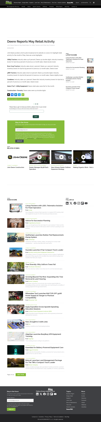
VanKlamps (31, 239)
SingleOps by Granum (34, 223)
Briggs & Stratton (33, 350)
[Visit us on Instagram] (78, 203)
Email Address (19, 127)
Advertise (41, 416)
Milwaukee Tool (32, 300)
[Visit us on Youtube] (86, 203)
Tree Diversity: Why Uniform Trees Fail (40, 264)
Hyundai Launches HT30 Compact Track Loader (73, 87)
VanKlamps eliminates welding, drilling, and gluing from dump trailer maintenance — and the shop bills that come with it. (43, 242)
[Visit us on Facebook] (75, 203)
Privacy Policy (39, 138)
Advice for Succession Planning (75, 67)
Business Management (31, 218)
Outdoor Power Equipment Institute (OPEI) (40, 311)
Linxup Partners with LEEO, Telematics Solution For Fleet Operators (74, 59)
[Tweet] (19, 94)
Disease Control (29, 262)
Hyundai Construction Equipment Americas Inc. (41, 252)
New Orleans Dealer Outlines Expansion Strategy (61, 168)
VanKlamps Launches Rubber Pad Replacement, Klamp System (74, 78)
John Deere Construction (15, 167)
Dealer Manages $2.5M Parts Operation (38, 168)
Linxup (30, 210)
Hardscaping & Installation (32, 233)
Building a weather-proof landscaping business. (37, 326)
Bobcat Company (33, 281)
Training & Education (31, 304)
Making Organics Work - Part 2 (83, 167)
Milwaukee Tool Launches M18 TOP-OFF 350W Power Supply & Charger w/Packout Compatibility (43, 295)
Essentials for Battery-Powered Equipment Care (44, 347)
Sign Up (19, 141)
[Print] (8, 94)
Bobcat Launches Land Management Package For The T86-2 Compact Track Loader (43, 361)
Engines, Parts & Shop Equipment (37, 165)
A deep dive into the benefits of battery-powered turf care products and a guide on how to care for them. (44, 352)
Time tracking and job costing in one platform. (37, 340)
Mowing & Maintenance (57, 165)
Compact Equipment (12, 165)
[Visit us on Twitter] (71, 203)
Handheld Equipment (30, 291)
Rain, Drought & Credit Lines (36, 322)
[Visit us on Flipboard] (82, 203)
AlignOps (30, 338)
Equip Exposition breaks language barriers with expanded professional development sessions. (43, 314)
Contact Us (35, 416)
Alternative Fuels (30, 345)
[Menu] (93, 2)
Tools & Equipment (30, 274)
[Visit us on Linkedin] (67, 203)
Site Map (67, 416)
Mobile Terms (30, 138)
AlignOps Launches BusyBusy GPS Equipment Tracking (43, 335)
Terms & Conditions (58, 416)
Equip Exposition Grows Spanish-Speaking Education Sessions (42, 308)
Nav (29, 324)
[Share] (12, 94)
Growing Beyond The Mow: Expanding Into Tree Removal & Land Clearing (44, 278)
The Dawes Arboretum (34, 266)
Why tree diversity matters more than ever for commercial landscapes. (44, 269)
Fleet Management (30, 203)
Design (75, 165)
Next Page (20, 374)
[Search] (90, 2)
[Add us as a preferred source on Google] (23, 94)
